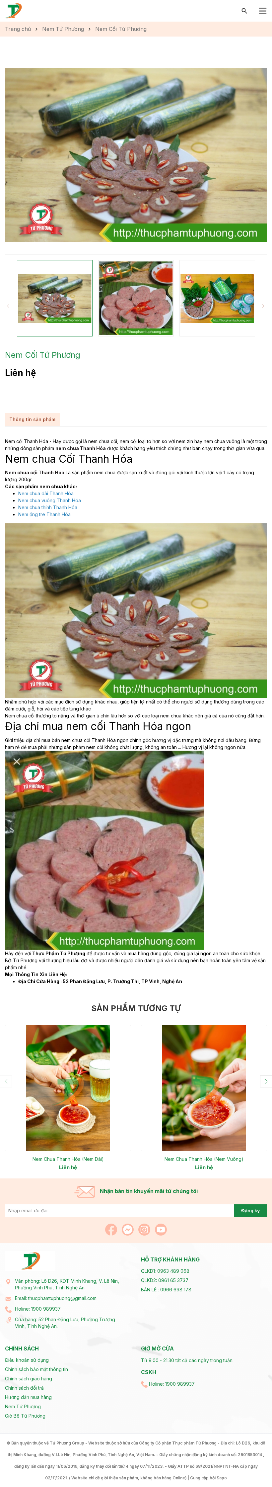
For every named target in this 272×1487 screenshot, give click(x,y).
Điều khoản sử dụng (27, 1360)
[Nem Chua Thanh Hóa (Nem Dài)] (68, 1088)
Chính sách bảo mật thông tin (36, 1369)
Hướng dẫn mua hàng (28, 1397)
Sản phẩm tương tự (136, 1008)
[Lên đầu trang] (251, 1466)
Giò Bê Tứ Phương (25, 1416)
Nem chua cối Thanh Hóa (34, 472)
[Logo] (14, 10)
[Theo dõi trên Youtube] (161, 1229)
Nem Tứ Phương (23, 1406)
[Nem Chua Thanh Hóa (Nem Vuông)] (204, 1088)
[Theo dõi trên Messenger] (128, 1229)
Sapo (222, 1477)
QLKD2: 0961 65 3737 (164, 1280)
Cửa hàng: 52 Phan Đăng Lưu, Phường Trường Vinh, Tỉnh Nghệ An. (65, 1323)
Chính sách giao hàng (28, 1378)
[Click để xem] (136, 154)
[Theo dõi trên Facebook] (111, 1229)
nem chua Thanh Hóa (80, 448)
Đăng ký (250, 1210)
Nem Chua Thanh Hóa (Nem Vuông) (204, 1159)
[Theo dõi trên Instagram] (145, 1229)
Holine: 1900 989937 (38, 1309)
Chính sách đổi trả (24, 1388)
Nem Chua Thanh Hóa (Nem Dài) (68, 1159)
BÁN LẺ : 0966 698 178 (166, 1289)
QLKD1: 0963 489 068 (165, 1271)
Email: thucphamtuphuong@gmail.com (56, 1298)
